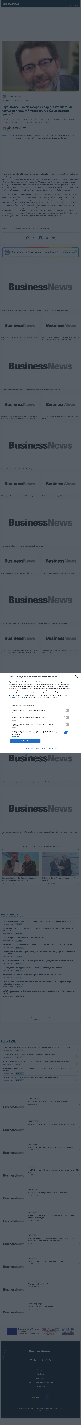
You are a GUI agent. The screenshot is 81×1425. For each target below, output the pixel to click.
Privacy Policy (52, 748)
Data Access (40, 748)
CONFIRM (25, 741)
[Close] (77, 677)
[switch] (66, 710)
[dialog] (40, 712)
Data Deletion (28, 748)
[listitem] (40, 705)
